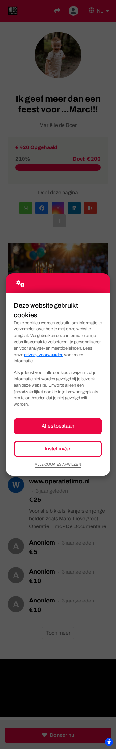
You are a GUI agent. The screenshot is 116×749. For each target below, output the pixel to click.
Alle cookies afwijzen (58, 464)
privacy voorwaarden (43, 354)
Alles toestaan (58, 426)
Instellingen (58, 448)
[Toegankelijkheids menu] (109, 742)
